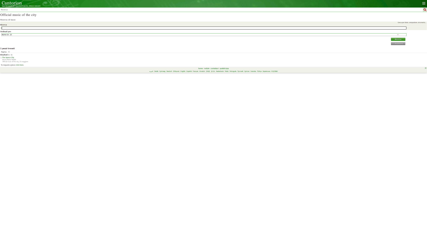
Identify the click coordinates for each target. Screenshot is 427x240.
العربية (151, 71)
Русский (240, 71)
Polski (227, 71)
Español (189, 71)
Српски (246, 71)
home (200, 68)
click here (19, 65)
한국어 (213, 71)
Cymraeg (162, 71)
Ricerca (3, 25)
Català (156, 71)
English (182, 71)
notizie (206, 68)
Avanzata (399, 43)
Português (233, 71)
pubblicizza (224, 68)
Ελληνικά (176, 71)
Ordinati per (5, 31)
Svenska (253, 71)
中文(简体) (274, 71)
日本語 (208, 71)
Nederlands (220, 71)
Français (195, 71)
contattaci (215, 68)
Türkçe (259, 71)
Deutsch (169, 71)
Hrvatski (202, 71)
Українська (266, 71)
